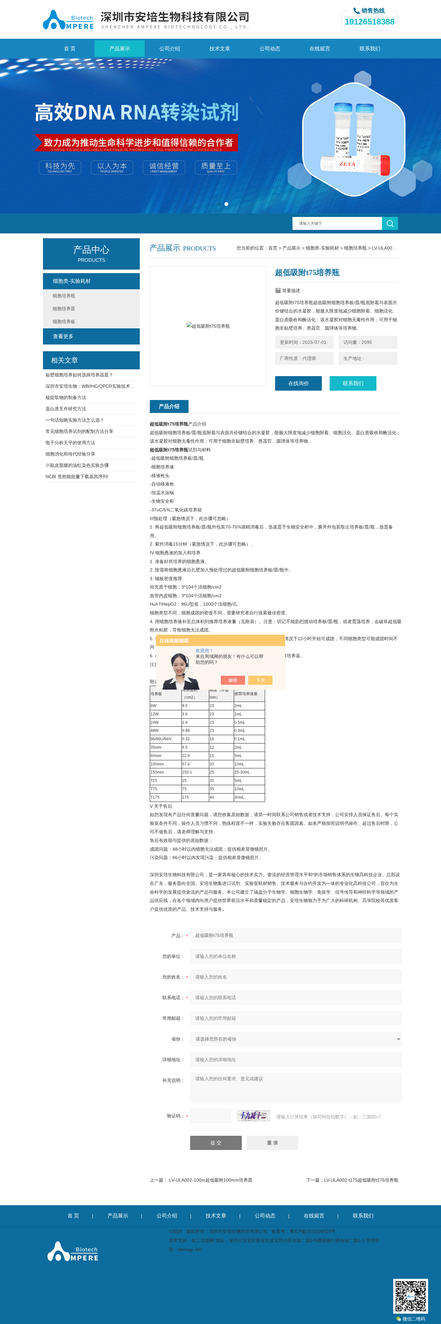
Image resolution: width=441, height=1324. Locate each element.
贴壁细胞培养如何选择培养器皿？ (79, 374)
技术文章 (220, 48)
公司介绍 (169, 48)
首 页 (70, 48)
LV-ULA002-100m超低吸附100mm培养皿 (210, 1180)
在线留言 (320, 48)
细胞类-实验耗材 (322, 248)
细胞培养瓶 (355, 248)
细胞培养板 (64, 321)
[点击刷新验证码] (254, 1115)
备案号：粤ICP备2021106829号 (304, 1231)
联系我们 (370, 48)
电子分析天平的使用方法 (70, 442)
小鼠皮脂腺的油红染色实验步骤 (77, 465)
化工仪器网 (202, 1240)
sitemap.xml (189, 1249)
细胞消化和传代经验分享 (70, 454)
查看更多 (63, 336)
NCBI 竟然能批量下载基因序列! (77, 476)
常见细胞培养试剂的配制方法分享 (79, 431)
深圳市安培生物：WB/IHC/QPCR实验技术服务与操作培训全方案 (92, 386)
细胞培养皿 (64, 308)
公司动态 (270, 48)
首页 (272, 248)
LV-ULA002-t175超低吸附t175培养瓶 (361, 1180)
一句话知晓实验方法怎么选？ (75, 420)
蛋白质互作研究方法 (66, 408)
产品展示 (119, 48)
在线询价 (298, 383)
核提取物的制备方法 (66, 397)
